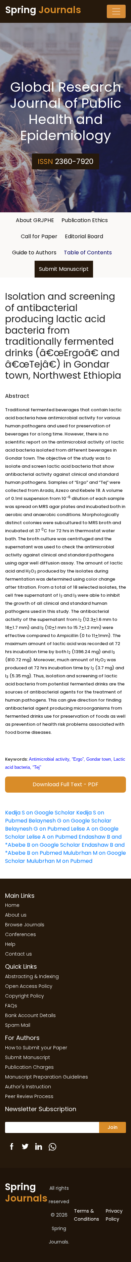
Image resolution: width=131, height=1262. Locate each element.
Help (10, 944)
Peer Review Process (29, 1096)
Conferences (20, 934)
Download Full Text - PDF (65, 784)
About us (16, 915)
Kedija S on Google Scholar (40, 812)
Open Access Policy (28, 986)
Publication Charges (29, 1067)
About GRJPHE (35, 220)
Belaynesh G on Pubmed (37, 829)
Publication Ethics (84, 220)
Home (12, 905)
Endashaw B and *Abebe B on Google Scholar (63, 841)
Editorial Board (84, 236)
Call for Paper (39, 236)
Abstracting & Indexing (32, 976)
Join (112, 1127)
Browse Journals (24, 924)
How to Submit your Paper (36, 1047)
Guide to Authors (34, 252)
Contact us (18, 954)
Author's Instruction (28, 1086)
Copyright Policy (24, 996)
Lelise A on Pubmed (52, 837)
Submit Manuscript (64, 269)
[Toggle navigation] (116, 11)
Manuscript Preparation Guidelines (46, 1077)
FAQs (11, 1005)
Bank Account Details (30, 1015)
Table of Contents (88, 252)
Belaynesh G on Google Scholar (70, 821)
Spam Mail (17, 1025)
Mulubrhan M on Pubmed (59, 861)
